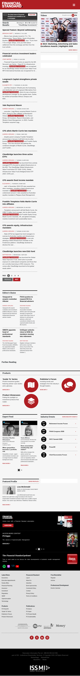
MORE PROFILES (33, 481)
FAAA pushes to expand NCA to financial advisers (27, 299)
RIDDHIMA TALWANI (25, 305)
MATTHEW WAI (24, 340)
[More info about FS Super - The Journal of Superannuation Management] (72, 539)
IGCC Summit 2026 (55, 439)
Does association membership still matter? (27, 447)
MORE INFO (5, 389)
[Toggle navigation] (74, 4)
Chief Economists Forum (58, 455)
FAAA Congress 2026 (56, 431)
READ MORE (5, 463)
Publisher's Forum (48, 379)
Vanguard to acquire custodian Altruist (9, 299)
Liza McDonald (23, 487)
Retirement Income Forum (58, 423)
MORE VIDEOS (73, 50)
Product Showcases (11, 395)
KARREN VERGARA (7, 305)
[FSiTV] (74, 15)
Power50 (52, 447)
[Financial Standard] (12, 4)
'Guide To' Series (10, 379)
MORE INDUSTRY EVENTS (69, 416)
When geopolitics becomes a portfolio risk (9, 449)
